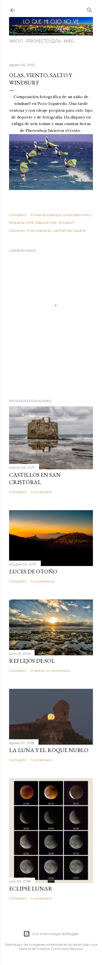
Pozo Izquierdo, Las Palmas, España (56, 230)
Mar (53, 222)
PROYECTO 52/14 (43, 41)
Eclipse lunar (30, 888)
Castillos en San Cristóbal (35, 478)
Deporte (42, 222)
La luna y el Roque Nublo (48, 750)
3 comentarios (42, 581)
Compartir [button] (18, 215)
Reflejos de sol (32, 660)
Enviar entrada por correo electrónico (61, 215)
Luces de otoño (33, 571)
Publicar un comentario (50, 670)
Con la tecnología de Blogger (55, 934)
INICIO (16, 41)
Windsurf (66, 222)
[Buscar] (89, 8)
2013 (30, 222)
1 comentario (41, 492)
